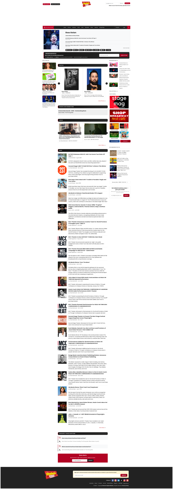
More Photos (101, 101)
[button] (128, 27)
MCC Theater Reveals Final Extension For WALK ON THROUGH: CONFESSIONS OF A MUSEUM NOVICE (87, 305)
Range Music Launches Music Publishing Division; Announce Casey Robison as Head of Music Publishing (87, 356)
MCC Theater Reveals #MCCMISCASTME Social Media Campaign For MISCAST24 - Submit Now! (85, 249)
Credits (89, 50)
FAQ (109, 50)
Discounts (125, 141)
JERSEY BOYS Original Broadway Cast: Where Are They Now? (48, 90)
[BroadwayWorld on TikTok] (121, 480)
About (96, 483)
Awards (97, 50)
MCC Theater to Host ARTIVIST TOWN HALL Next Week (85, 237)
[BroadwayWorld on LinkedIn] (118, 480)
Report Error (126, 483)
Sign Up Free (124, 55)
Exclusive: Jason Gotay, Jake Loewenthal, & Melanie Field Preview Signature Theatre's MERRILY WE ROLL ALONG (124, 78)
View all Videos (113, 91)
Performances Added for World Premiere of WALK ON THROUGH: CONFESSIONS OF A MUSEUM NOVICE (85, 342)
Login (124, 27)
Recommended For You (114, 147)
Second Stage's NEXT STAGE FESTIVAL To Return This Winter (79, 41)
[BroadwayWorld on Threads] (124, 480)
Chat (78, 27)
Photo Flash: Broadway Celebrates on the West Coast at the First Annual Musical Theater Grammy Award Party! (71, 96)
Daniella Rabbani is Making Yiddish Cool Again (123, 64)
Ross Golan (66, 92)
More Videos (101, 145)
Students (87, 27)
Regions (115, 483)
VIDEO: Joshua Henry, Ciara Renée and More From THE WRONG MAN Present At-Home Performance (70, 137)
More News (101, 427)
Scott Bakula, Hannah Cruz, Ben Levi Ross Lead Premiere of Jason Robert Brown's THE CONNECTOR (87, 329)
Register (117, 27)
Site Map (120, 483)
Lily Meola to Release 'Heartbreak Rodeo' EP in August (85, 193)
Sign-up (121, 3)
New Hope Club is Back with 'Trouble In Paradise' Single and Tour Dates (82, 45)
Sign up (126, 195)
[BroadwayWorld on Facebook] (112, 480)
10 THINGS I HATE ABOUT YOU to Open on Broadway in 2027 (49, 78)
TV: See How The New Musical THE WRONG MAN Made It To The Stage (93, 136)
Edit (103, 50)
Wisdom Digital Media (107, 485)
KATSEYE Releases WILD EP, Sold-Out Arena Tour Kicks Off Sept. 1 (81, 38)
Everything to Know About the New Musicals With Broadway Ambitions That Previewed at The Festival (48, 102)
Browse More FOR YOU (119, 182)
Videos (69, 50)
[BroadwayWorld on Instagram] (115, 480)
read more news (126, 47)
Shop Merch (47, 4)
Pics (76, 50)
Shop (92, 27)
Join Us (104, 483)
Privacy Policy (125, 485)
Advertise (91, 483)
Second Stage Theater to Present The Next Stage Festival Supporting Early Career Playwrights (86, 317)
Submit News (110, 483)
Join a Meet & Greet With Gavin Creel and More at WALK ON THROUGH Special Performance (87, 278)
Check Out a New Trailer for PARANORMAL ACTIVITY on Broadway (125, 70)
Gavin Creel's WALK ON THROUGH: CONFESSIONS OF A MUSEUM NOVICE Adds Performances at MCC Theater (87, 290)
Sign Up (90, 460)
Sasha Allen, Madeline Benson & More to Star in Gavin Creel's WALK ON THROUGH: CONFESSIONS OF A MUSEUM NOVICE (87, 373)
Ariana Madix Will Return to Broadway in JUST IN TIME (48, 67)
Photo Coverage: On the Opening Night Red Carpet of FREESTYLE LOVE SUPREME (94, 95)
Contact (100, 483)
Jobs (82, 27)
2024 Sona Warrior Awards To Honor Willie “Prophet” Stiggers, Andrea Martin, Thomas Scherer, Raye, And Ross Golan (86, 206)
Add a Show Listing (55, 4)
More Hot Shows (114, 141)
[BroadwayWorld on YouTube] (127, 480)
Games (96, 27)
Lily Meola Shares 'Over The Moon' (79, 262)
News (65, 27)
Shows (69, 27)
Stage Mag (101, 27)
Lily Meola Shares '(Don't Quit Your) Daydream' (83, 387)
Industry (74, 27)
